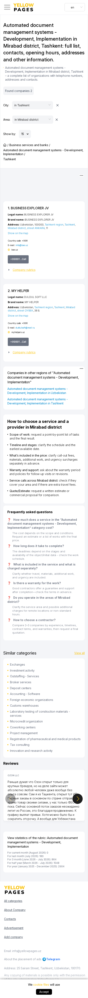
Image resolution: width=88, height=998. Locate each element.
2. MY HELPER (18, 291)
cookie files (41, 984)
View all (79, 653)
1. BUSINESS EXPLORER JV (28, 208)
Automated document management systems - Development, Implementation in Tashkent (37, 401)
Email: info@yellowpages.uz (22, 951)
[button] (44, 270)
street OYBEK (25, 310)
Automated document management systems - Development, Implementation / (43, 152)
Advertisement (13, 928)
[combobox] (74, 7)
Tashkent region (54, 224)
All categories (13, 901)
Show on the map (18, 233)
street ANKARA (36, 228)
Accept (44, 991)
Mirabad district (17, 228)
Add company (13, 937)
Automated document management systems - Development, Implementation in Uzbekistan (37, 391)
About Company (15, 910)
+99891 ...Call (18, 259)
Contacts (10, 919)
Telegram (53, 959)
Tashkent (70, 224)
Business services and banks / (29, 145)
